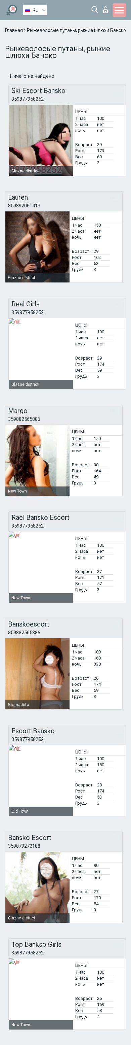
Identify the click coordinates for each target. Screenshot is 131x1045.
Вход (107, 8)
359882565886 (24, 419)
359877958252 (27, 99)
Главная (14, 30)
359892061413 (24, 206)
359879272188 (24, 846)
